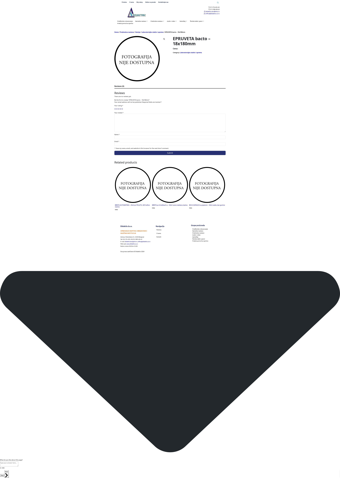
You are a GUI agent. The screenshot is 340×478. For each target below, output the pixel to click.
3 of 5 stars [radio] (118, 109)
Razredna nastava (140, 21)
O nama (131, 2)
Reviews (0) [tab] (119, 86)
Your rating (118, 106)
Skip (2, 475)
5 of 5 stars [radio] (122, 109)
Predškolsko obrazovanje (125, 21)
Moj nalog (140, 2)
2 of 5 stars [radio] (117, 109)
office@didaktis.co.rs (144, 241)
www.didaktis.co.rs (132, 244)
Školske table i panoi (196, 21)
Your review (118, 113)
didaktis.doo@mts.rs (131, 241)
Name (117, 134)
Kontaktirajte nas (163, 2)
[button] (164, 39)
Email (116, 141)
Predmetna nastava (156, 21)
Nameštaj (182, 21)
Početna (124, 2)
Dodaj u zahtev (143, 170)
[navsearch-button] (217, 2)
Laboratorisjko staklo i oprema (152, 32)
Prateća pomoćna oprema (125, 23)
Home (116, 32)
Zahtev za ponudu (150, 2)
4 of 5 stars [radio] (120, 109)
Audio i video (171, 21)
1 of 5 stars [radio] (115, 109)
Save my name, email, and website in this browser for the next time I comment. (142, 148)
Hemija (137, 32)
